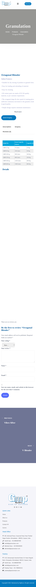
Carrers (5, 527)
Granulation (5, 213)
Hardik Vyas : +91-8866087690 (13, 540)
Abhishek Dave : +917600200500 (13, 546)
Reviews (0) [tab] (7, 131)
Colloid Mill (6, 263)
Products (5, 521)
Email (3, 375)
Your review (5, 348)
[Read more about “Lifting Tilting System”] (31, 218)
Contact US (6, 524)
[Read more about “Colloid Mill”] (31, 266)
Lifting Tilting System (9, 215)
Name (3, 366)
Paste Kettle (6, 311)
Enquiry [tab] (18, 127)
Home (4, 514)
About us (5, 517)
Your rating (5, 341)
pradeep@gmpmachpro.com (12, 570)
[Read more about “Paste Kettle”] (31, 314)
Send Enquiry (7, 118)
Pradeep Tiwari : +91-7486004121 (14, 568)
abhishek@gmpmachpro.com (12, 548)
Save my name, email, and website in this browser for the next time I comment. (17, 388)
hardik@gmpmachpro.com (12, 543)
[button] (17, 3)
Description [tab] (7, 127)
